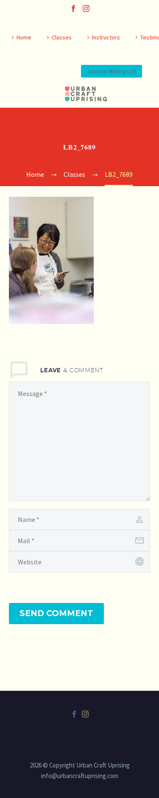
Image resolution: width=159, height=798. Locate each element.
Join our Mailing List (111, 71)
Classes (62, 37)
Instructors (106, 37)
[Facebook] (73, 8)
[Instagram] (86, 8)
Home (24, 37)
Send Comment (56, 613)
